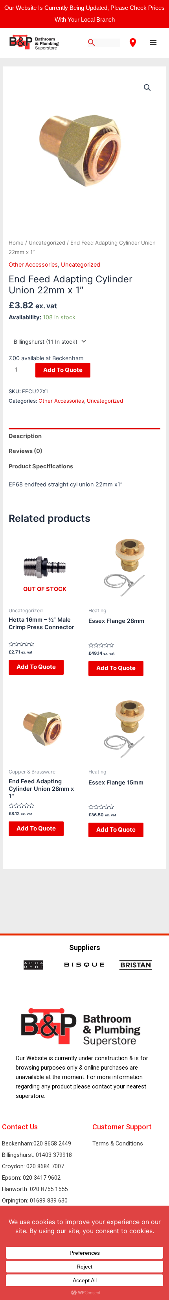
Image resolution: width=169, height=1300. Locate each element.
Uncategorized (47, 242)
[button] (147, 88)
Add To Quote (63, 370)
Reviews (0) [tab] (25, 451)
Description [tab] (25, 436)
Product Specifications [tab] (41, 466)
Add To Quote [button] (36, 666)
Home (16, 242)
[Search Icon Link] (92, 43)
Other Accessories (33, 264)
